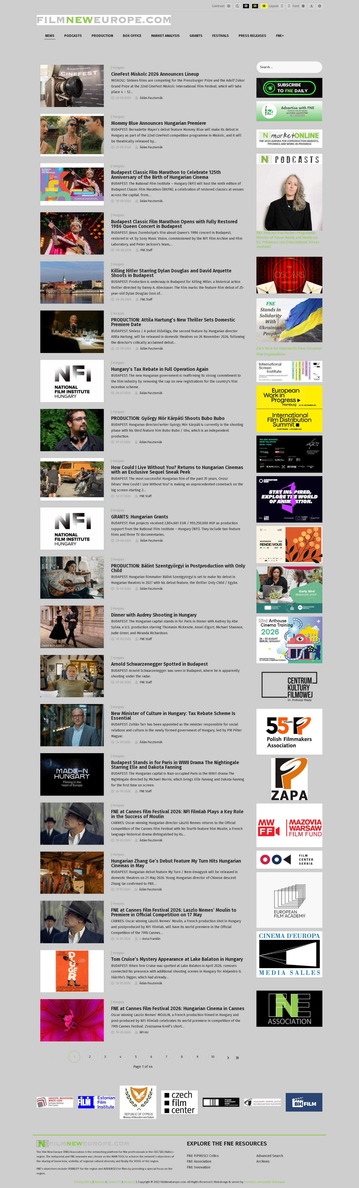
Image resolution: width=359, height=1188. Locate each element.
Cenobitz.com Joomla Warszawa (264, 1182)
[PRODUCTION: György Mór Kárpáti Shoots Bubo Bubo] (72, 430)
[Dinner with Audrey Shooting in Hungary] (72, 627)
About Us (129, 1182)
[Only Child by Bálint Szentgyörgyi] (72, 577)
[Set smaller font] (303, 6)
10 (212, 1057)
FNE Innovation (198, 1167)
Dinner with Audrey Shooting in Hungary (154, 615)
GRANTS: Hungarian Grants (139, 516)
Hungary (118, 67)
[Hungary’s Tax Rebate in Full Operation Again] (72, 381)
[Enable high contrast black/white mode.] (246, 6)
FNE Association (199, 1161)
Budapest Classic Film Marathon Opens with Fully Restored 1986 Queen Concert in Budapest (174, 224)
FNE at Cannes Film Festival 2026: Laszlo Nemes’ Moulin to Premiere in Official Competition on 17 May (173, 912)
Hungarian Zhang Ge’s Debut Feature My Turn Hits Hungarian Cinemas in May (176, 863)
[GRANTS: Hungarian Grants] (72, 528)
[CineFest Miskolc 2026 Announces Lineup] (72, 86)
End (237, 1058)
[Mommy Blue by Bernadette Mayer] (72, 135)
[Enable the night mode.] (237, 6)
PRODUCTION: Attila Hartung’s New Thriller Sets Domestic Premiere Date (173, 322)
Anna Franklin (151, 939)
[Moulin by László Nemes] (72, 823)
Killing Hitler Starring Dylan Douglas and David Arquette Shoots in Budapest (171, 273)
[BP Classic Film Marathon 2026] (72, 184)
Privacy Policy (83, 1182)
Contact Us (114, 1182)
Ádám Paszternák (151, 98)
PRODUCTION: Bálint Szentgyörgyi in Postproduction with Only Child (178, 568)
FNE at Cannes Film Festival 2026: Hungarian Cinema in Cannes (177, 1008)
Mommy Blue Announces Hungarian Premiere (158, 123)
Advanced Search (269, 1156)
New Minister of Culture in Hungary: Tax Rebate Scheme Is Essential (173, 715)
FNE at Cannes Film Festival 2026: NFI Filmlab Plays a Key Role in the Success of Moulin (177, 814)
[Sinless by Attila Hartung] (72, 332)
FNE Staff (146, 250)
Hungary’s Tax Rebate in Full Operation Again (159, 369)
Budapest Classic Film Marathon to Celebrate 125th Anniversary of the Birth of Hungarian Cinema (166, 174)
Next (228, 1058)
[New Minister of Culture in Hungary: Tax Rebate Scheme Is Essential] (72, 725)
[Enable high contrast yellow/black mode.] (264, 6)
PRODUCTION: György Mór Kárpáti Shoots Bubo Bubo (168, 418)
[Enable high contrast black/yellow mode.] (255, 6)
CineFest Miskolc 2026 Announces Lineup (155, 74)
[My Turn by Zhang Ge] (72, 872)
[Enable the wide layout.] (289, 6)
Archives (263, 1161)
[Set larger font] (319, 6)
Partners (100, 1182)
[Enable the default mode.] (229, 6)
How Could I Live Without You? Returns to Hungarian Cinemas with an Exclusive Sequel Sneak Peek (177, 469)
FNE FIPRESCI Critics (203, 1156)
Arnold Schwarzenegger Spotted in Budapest (159, 664)
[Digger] (72, 971)
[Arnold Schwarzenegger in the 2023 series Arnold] (72, 676)
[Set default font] (311, 6)
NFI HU (144, 1032)
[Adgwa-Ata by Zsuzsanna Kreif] (72, 1020)
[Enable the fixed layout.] (282, 6)
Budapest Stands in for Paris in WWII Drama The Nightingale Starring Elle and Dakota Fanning (175, 765)
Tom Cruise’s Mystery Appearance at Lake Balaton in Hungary (177, 959)
